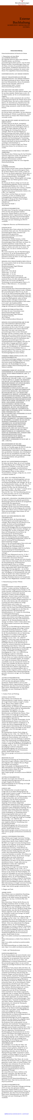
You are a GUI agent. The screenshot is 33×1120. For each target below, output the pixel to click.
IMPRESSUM (8, 1114)
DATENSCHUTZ (17, 1114)
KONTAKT (26, 1114)
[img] (22, 2)
